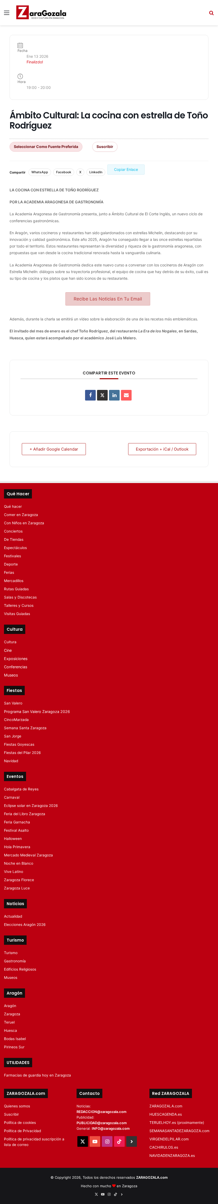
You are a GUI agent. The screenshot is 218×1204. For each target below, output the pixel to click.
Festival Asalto (16, 830)
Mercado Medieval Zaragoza (28, 855)
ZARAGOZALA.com (165, 1106)
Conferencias (15, 667)
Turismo (11, 953)
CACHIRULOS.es (163, 1147)
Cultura (10, 642)
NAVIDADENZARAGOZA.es (172, 1155)
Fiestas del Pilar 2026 (22, 753)
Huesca (10, 1030)
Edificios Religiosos (20, 969)
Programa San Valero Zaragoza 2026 (37, 711)
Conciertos (13, 531)
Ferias (9, 572)
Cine (8, 650)
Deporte (11, 564)
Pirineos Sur (14, 1047)
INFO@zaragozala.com (111, 1128)
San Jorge (12, 736)
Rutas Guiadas (16, 589)
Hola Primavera (17, 847)
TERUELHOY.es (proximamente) (176, 1122)
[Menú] (6, 14)
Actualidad (13, 916)
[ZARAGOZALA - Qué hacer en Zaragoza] (41, 13)
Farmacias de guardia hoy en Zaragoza (37, 1075)
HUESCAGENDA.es (165, 1114)
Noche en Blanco (18, 863)
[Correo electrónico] (126, 395)
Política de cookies (20, 1122)
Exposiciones (15, 658)
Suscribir (105, 146)
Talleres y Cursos (18, 605)
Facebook (63, 172)
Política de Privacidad (22, 1131)
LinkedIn (95, 172)
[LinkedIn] (114, 395)
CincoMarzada (16, 720)
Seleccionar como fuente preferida (46, 146)
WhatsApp (39, 172)
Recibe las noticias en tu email (108, 299)
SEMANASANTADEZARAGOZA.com (179, 1131)
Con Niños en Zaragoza (24, 523)
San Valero (13, 703)
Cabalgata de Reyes (21, 789)
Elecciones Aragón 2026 (25, 924)
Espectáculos (15, 548)
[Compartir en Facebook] (90, 395)
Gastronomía (15, 961)
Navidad (11, 761)
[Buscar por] (211, 14)
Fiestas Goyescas (19, 744)
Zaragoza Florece (19, 880)
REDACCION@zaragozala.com (102, 1112)
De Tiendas (13, 539)
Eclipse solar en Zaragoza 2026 (31, 805)
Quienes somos (17, 1106)
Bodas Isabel (15, 1039)
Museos (11, 675)
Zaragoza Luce (17, 888)
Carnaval (11, 797)
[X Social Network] (102, 395)
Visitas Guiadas (17, 614)
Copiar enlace (126, 169)
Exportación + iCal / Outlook (162, 449)
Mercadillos (13, 581)
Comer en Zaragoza (21, 515)
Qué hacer (13, 506)
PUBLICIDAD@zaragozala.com (102, 1123)
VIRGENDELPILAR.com (169, 1139)
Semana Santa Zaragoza (25, 728)
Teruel (9, 1022)
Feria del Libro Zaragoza (24, 814)
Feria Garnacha (17, 822)
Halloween (13, 838)
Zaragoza (12, 1014)
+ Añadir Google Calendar (54, 449)
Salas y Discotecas (20, 597)
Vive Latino (13, 871)
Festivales (12, 556)
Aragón (10, 1006)
